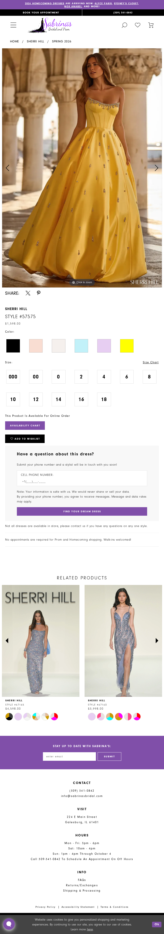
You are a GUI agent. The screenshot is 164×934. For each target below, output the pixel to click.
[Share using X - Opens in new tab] (28, 293)
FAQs (82, 880)
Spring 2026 (62, 41)
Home (14, 41)
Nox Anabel (73, 6)
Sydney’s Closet (126, 3)
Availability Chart (25, 425)
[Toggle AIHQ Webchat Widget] (9, 924)
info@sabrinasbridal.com (82, 796)
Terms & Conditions (115, 906)
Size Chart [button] (151, 362)
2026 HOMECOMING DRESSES (44, 3)
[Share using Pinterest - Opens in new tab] (39, 293)
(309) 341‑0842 (81, 791)
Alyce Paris (103, 3)
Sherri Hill (35, 41)
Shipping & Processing (82, 890)
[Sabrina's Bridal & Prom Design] (49, 25)
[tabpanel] (82, 167)
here (90, 929)
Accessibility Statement (78, 906)
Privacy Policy (45, 906)
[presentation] (40, 641)
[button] (13, 25)
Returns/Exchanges (82, 885)
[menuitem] (41, 12)
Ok (157, 924)
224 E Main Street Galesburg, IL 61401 (82, 819)
